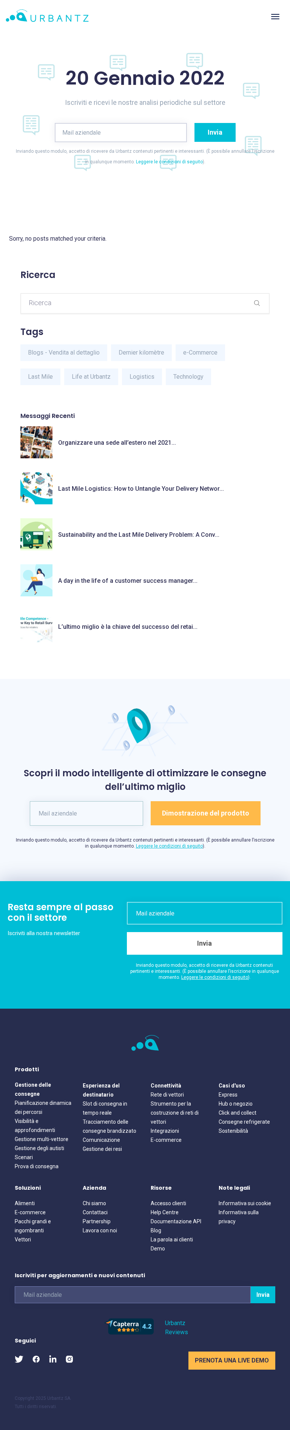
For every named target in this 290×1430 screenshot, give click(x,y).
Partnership (97, 1221)
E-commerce (166, 1140)
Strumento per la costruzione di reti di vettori (175, 1113)
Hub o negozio (236, 1104)
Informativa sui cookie (245, 1203)
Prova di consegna (37, 1166)
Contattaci (95, 1212)
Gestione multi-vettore (41, 1139)
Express (228, 1095)
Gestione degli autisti (39, 1148)
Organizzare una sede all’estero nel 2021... (117, 442)
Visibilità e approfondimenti (35, 1125)
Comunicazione (101, 1140)
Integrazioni (165, 1131)
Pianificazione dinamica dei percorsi (43, 1107)
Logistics (142, 376)
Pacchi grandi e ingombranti (33, 1225)
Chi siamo (94, 1203)
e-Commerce (200, 352)
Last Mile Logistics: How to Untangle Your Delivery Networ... (141, 488)
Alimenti (25, 1203)
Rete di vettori (167, 1095)
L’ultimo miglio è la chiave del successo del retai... (127, 626)
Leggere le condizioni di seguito (169, 161)
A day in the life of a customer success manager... (127, 580)
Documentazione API (176, 1221)
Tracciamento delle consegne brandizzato (109, 1126)
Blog (156, 1230)
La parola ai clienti (172, 1239)
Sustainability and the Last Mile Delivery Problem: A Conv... (138, 534)
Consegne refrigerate (244, 1122)
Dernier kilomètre (141, 352)
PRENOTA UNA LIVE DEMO (232, 1360)
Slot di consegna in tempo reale (105, 1108)
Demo (158, 1249)
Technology (188, 376)
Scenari (24, 1157)
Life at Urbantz (91, 376)
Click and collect (237, 1113)
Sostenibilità (233, 1131)
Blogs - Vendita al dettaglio (64, 352)
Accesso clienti (168, 1203)
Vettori (23, 1239)
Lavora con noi (100, 1230)
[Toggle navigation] (275, 17)
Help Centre (165, 1212)
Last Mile (40, 376)
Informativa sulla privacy (239, 1216)
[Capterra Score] (129, 1332)
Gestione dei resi (102, 1149)
